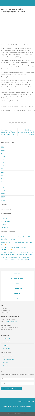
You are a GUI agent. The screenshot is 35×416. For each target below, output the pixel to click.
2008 (3, 194)
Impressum (21, 401)
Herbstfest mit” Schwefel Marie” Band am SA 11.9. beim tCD (8, 132)
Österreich (4, 227)
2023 (3, 147)
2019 (2, 159)
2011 (2, 184)
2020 (3, 156)
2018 (2, 162)
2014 (2, 175)
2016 (2, 169)
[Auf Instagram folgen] (4, 402)
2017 (2, 166)
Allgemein (4, 218)
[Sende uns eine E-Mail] (6, 402)
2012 (2, 181)
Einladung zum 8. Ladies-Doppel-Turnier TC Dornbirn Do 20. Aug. (15, 238)
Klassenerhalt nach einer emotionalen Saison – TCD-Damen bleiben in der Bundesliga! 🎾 (16, 259)
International (5, 221)
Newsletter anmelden (11, 389)
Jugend (3, 224)
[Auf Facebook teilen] (13, 123)
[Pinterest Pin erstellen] (22, 123)
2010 (2, 187)
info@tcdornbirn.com (10, 321)
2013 (2, 178)
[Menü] (2, 3)
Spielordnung (7, 348)
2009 (3, 191)
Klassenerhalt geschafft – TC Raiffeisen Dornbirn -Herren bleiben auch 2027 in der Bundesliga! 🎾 (17, 253)
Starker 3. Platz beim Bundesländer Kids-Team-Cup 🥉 (16, 243)
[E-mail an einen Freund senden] (19, 123)
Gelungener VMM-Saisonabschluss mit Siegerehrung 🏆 (13, 248)
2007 (3, 197)
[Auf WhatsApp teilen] (10, 123)
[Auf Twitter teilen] (16, 123)
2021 (2, 153)
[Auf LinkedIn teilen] (25, 123)
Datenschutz (30, 401)
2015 (2, 172)
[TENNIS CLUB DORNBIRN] (17, 3)
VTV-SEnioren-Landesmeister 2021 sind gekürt (26, 132)
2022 (3, 150)
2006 (3, 200)
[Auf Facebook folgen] (1, 402)
